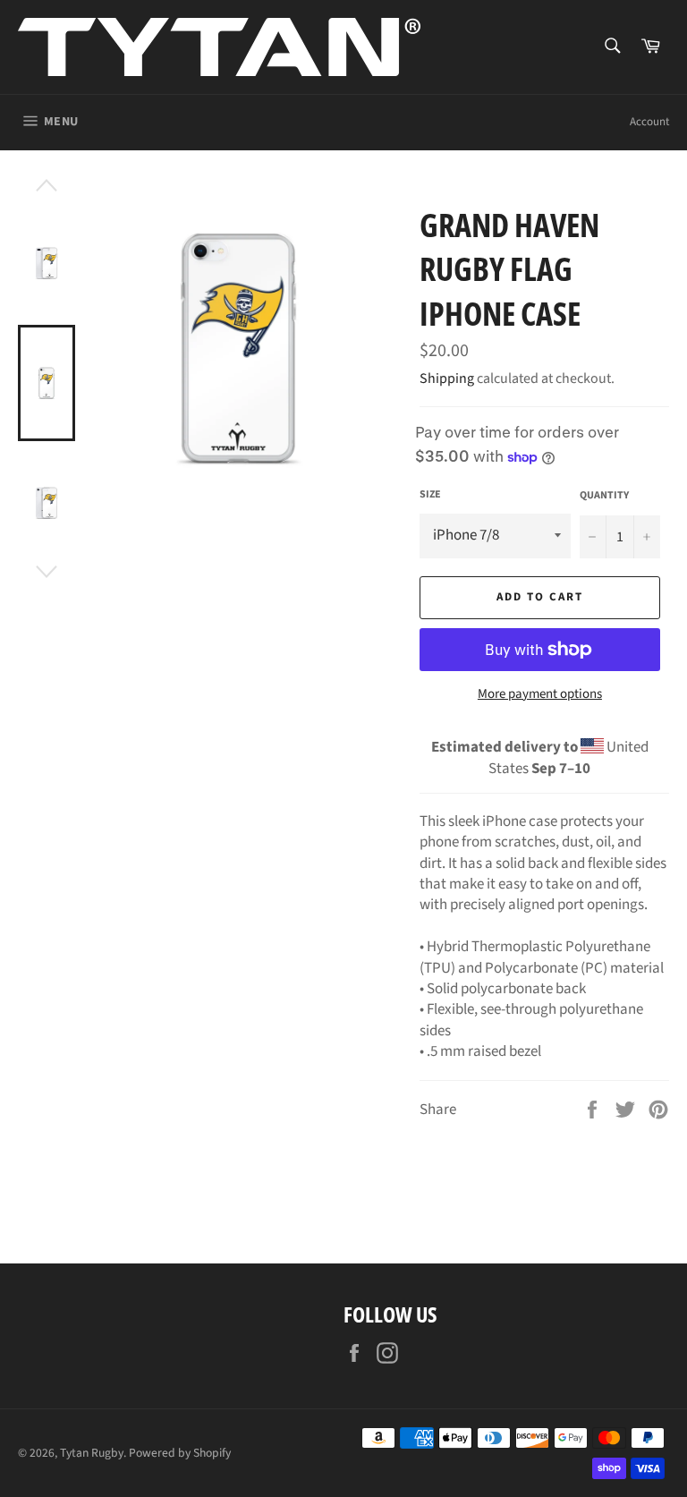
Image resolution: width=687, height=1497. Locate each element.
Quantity (604, 496)
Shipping (447, 378)
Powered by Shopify (180, 1452)
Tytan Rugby (91, 1452)
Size (430, 495)
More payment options (540, 694)
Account (649, 122)
